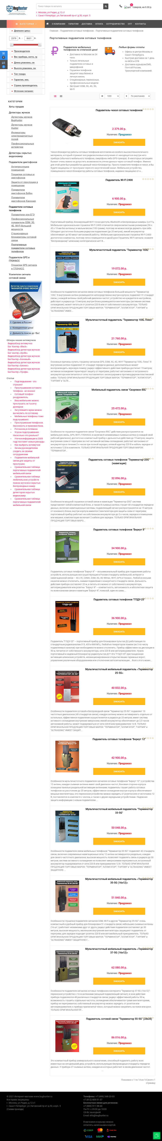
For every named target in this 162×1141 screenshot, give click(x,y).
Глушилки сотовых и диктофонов (22, 176)
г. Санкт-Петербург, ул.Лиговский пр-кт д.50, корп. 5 (63, 15)
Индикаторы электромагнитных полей (22, 136)
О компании (58, 24)
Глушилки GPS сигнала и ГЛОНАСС (24, 267)
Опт (130, 24)
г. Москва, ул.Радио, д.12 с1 (50, 12)
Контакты (140, 24)
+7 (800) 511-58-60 (92, 1106)
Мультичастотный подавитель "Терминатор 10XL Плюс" (119, 319)
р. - (21, 38)
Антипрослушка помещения (20, 168)
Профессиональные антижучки (22, 145)
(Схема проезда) (15, 1109)
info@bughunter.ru (99, 1115)
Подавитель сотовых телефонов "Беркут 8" (119, 529)
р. (35, 38)
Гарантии (73, 24)
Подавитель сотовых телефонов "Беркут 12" (119, 739)
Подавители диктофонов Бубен (21, 191)
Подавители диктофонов (23, 162)
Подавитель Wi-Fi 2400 (119, 180)
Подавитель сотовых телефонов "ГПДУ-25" (119, 599)
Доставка (87, 24)
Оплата (99, 24)
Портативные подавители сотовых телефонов (23, 248)
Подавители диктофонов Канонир (23, 199)
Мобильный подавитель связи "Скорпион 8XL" (119, 389)
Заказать (119, 142)
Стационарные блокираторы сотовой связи (23, 237)
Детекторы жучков (19, 112)
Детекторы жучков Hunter (21, 126)
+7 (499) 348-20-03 (105, 1096)
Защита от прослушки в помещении (24, 184)
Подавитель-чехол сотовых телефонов (119, 110)
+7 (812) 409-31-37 (92, 1099)
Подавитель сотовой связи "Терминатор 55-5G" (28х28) (119, 1018)
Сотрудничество (115, 24)
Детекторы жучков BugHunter (21, 119)
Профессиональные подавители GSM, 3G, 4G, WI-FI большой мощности (23, 224)
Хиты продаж (16, 106)
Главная (54, 30)
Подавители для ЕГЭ (22, 214)
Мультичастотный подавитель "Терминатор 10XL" (119, 249)
